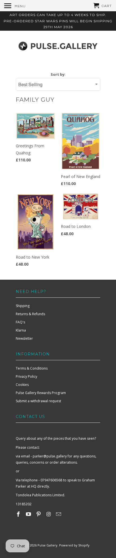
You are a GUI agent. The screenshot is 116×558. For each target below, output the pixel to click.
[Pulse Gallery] (58, 44)
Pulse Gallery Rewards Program (41, 392)
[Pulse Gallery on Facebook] (19, 514)
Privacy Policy (26, 376)
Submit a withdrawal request (38, 401)
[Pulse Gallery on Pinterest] (39, 514)
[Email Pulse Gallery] (59, 514)
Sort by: (58, 74)
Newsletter (24, 338)
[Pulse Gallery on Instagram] (49, 514)
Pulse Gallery (47, 545)
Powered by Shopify (74, 545)
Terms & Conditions (32, 368)
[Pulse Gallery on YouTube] (29, 514)
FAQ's (20, 322)
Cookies (22, 384)
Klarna (21, 330)
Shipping (23, 305)
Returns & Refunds (30, 314)
